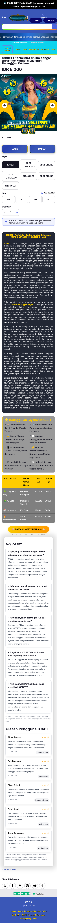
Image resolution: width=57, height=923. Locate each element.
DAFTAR (42, 149)
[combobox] (27, 26)
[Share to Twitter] (5, 885)
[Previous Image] (5, 105)
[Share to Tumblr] (42, 885)
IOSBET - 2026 (9, 869)
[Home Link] (18, 18)
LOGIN (36, 20)
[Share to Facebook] (12, 885)
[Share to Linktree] (20, 885)
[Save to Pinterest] (27, 885)
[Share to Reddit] (35, 885)
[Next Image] (52, 105)
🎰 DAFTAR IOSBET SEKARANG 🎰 (28, 529)
